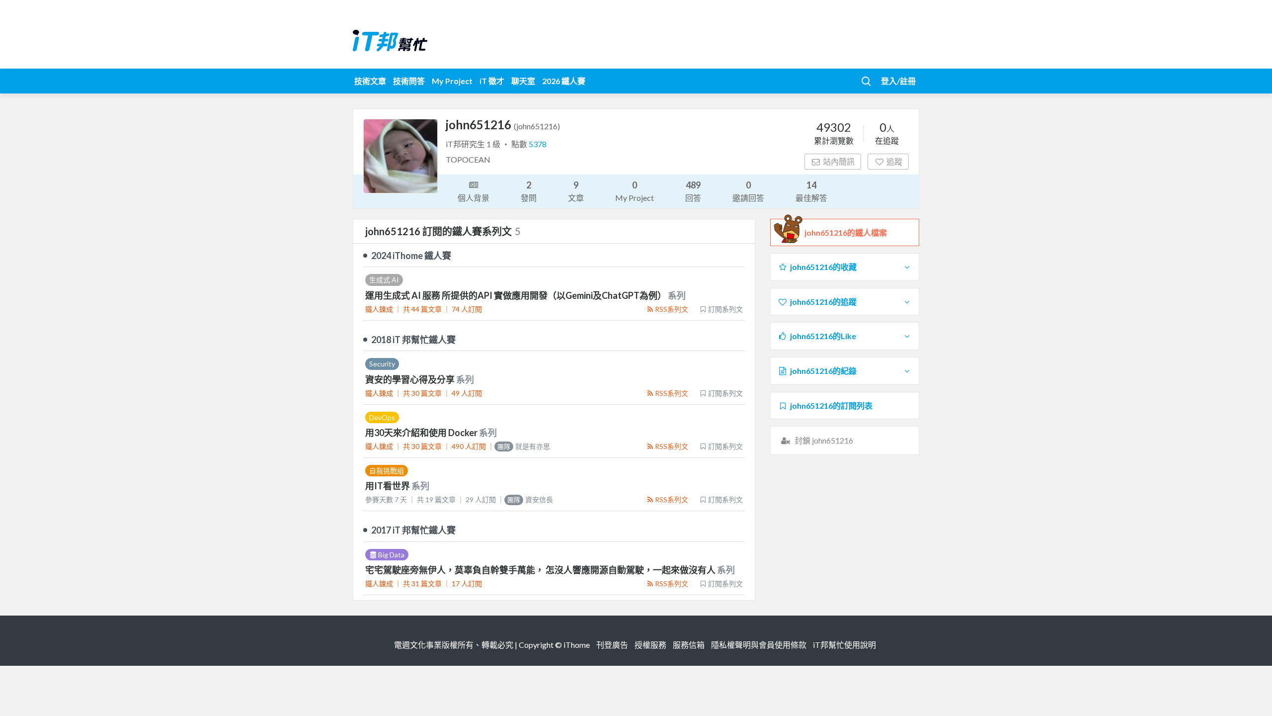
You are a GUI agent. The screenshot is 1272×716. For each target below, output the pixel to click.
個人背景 (473, 197)
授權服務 (650, 644)
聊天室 (523, 81)
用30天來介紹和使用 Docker (422, 432)
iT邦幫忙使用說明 (844, 644)
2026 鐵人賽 (563, 81)
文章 (576, 190)
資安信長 (530, 499)
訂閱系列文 (725, 309)
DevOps (382, 417)
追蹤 (894, 161)
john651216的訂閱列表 (831, 405)
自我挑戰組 (386, 470)
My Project (452, 81)
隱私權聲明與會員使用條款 (758, 644)
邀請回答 (748, 190)
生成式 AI (384, 279)
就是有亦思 (523, 446)
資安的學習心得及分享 (410, 379)
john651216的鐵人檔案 (845, 232)
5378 (538, 144)
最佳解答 (811, 190)
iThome (576, 644)
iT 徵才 (491, 81)
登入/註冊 (898, 81)
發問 (529, 190)
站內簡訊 (839, 161)
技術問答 (409, 81)
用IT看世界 (388, 485)
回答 (693, 190)
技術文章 (370, 81)
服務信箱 (689, 644)
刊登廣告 (612, 644)
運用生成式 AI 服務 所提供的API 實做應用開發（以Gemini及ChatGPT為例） (516, 295)
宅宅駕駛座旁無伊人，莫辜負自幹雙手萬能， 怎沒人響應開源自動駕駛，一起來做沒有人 (541, 569)
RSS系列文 (671, 309)
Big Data (391, 554)
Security (382, 363)
